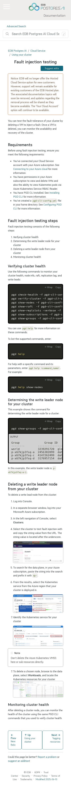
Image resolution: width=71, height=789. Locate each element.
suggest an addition (18, 760)
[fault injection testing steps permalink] (59, 220)
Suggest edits (52, 68)
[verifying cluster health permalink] (47, 266)
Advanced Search (16, 26)
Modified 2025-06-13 (46, 779)
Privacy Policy (41, 775)
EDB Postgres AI (17, 50)
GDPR (37, 772)
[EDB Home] (48, 7)
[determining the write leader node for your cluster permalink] (34, 404)
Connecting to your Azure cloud (30, 169)
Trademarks (26, 779)
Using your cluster (22, 54)
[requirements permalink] (34, 144)
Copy (58, 287)
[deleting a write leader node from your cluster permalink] (40, 489)
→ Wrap (48, 287)
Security (26, 775)
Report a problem (47, 756)
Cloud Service (37, 50)
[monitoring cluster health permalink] (50, 705)
